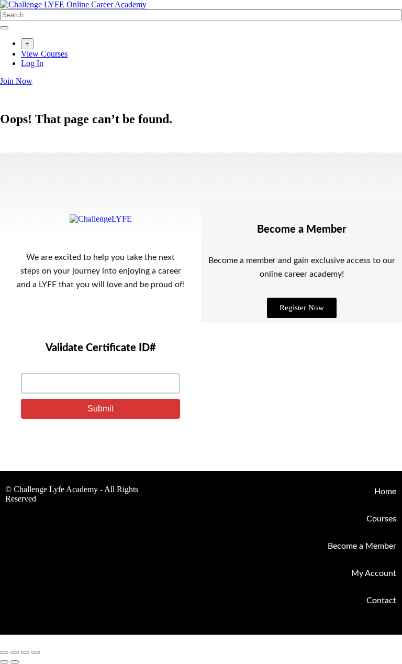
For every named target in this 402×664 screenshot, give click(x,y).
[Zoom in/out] (4, 652)
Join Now (16, 81)
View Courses (44, 53)
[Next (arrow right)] (14, 661)
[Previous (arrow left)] (4, 661)
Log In (32, 63)
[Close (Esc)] (35, 652)
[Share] (25, 652)
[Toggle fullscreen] (14, 652)
